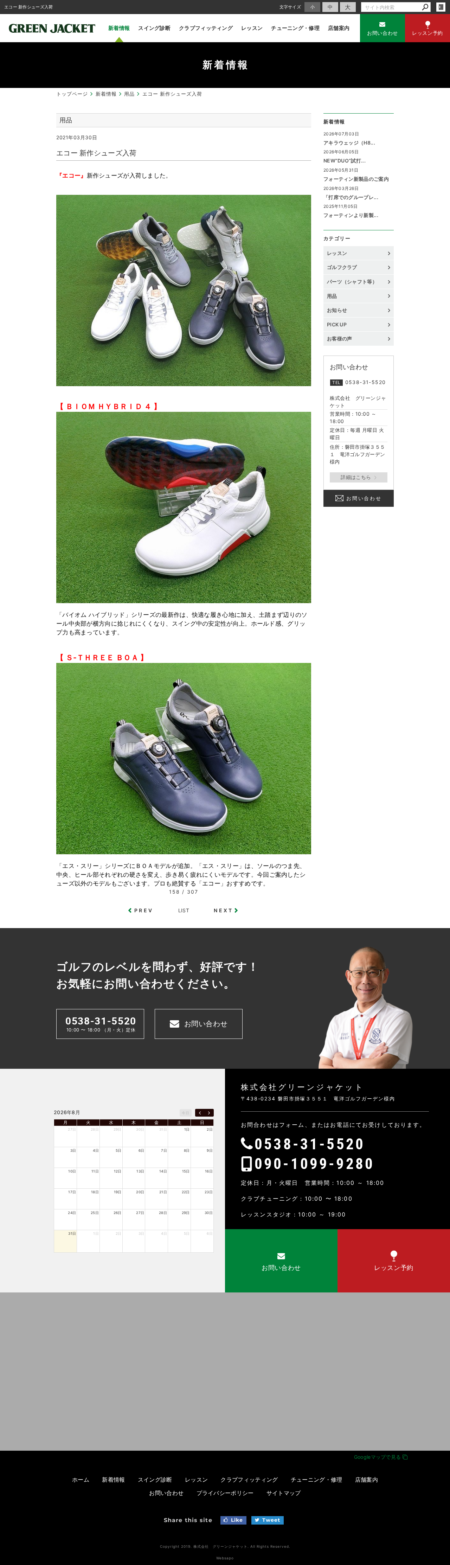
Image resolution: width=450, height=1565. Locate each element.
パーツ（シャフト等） (352, 282)
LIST (183, 910)
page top (429, 1162)
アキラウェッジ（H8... (349, 143)
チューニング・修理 (295, 28)
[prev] (200, 1113)
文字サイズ (290, 6)
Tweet (271, 1520)
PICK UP (337, 324)
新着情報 (119, 28)
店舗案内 (338, 28)
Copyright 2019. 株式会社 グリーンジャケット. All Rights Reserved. (225, 1546)
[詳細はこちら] (358, 477)
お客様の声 (339, 338)
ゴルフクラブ (342, 267)
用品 (332, 296)
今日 (185, 1113)
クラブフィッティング (206, 28)
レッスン (252, 28)
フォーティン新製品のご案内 (356, 179)
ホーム (80, 1479)
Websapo (225, 1558)
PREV (143, 910)
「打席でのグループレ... (350, 197)
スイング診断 (154, 28)
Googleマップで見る (378, 1457)
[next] (209, 1113)
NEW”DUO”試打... (344, 161)
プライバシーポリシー (225, 1492)
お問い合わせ (364, 498)
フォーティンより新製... (350, 215)
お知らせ (337, 310)
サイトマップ (283, 1492)
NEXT (223, 910)
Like (237, 1520)
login (441, 7)
